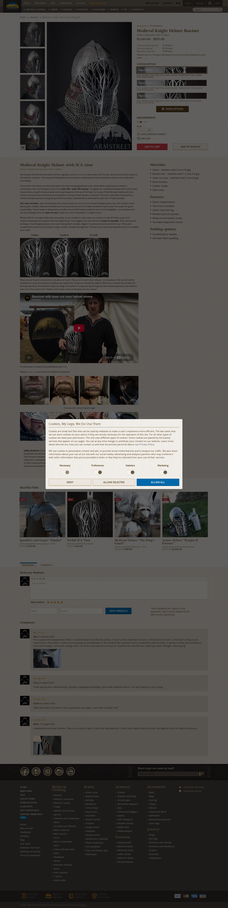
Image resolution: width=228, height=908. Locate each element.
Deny (70, 482)
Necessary (65, 465)
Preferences (97, 465)
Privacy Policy (147, 444)
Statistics (130, 465)
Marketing (163, 465)
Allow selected (114, 482)
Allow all (158, 482)
